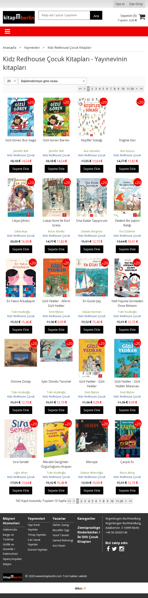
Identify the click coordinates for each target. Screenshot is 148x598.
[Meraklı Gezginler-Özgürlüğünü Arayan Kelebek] (56, 422)
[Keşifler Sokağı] (92, 100)
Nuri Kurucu (127, 151)
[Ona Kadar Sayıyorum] (92, 180)
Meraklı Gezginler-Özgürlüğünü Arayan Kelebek (56, 466)
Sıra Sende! (21, 462)
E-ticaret (68, 588)
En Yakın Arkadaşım (21, 301)
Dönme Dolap (21, 381)
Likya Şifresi (20, 220)
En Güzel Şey (92, 301)
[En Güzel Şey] (92, 261)
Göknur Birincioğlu (91, 472)
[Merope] (92, 422)
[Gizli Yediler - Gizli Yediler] (92, 341)
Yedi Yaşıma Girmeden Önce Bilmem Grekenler (127, 305)
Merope (92, 462)
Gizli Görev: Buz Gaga (20, 140)
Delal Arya (20, 231)
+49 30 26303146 (116, 532)
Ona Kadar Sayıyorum (91, 220)
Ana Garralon (92, 151)
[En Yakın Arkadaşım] (21, 261)
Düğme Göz (127, 140)
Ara (96, 16)
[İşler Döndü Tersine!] (56, 341)
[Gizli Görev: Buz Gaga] (21, 100)
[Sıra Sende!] (20, 422)
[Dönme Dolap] (20, 341)
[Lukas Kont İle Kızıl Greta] (56, 180)
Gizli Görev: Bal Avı (56, 140)
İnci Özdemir (127, 231)
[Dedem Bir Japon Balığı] (127, 180)
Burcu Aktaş (127, 472)
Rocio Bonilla (56, 231)
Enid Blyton (56, 312)
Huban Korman (91, 312)
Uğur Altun (20, 472)
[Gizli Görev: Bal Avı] (56, 100)
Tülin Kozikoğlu (20, 312)
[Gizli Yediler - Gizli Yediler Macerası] (127, 341)
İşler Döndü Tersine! (56, 381)
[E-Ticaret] (80, 588)
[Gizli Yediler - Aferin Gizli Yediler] (56, 261)
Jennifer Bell (20, 151)
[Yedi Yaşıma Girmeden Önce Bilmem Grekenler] (127, 261)
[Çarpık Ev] (127, 422)
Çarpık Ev (127, 462)
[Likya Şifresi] (21, 180)
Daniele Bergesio (92, 231)
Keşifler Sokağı (91, 140)
